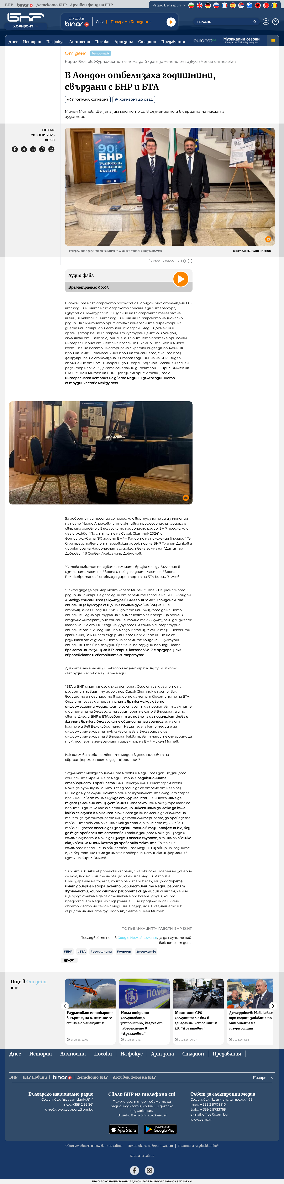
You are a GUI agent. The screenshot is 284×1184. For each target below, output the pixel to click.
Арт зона (162, 1054)
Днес (15, 1054)
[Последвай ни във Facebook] (135, 1170)
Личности (73, 1054)
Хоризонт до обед (136, 99)
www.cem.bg (201, 1119)
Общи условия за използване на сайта (93, 1146)
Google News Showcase (137, 938)
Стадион (193, 1054)
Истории (40, 1054)
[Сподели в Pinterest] (42, 149)
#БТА (81, 951)
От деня (76, 53)
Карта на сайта (142, 1156)
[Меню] (273, 40)
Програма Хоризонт (90, 99)
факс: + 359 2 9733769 (208, 1109)
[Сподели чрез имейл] (51, 149)
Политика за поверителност (150, 1146)
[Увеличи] (183, 260)
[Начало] (25, 17)
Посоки (103, 1054)
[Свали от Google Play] (160, 1129)
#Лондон (124, 951)
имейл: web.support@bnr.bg (69, 1109)
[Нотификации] (265, 21)
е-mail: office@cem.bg (209, 1114)
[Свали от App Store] (123, 1129)
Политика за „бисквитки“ (198, 1146)
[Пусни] (171, 22)
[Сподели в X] (24, 149)
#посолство (146, 951)
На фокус (131, 1054)
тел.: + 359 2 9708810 (208, 1104)
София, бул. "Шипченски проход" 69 (221, 1099)
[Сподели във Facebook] (14, 149)
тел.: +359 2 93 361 (78, 1104)
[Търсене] (255, 21)
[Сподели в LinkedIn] (33, 149)
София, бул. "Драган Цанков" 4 (67, 1099)
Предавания (226, 1054)
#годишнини (101, 951)
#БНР (68, 951)
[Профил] (275, 21)
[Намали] (190, 260)
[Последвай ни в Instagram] (149, 1170)
